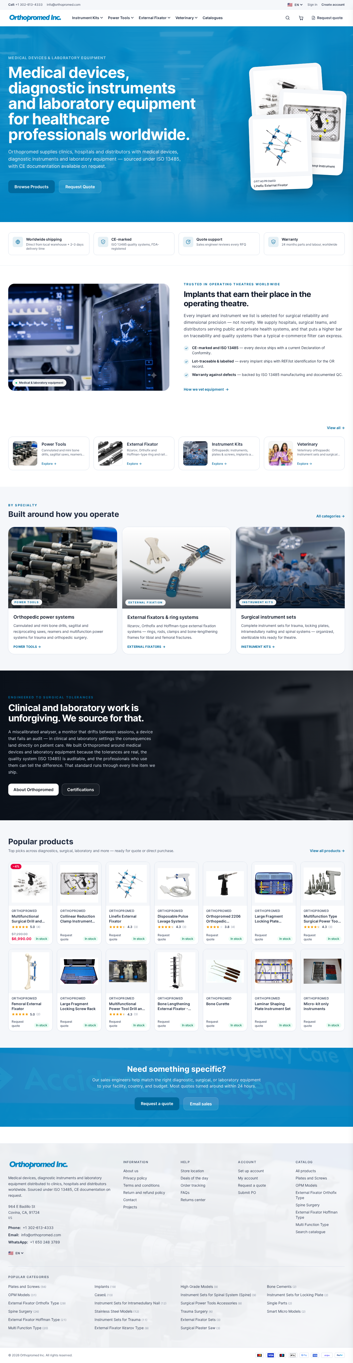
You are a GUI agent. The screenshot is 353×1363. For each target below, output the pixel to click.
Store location (192, 1171)
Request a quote (157, 1103)
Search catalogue (310, 1232)
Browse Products (31, 186)
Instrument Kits (85, 17)
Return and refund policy (144, 1192)
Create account (333, 4)
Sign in (312, 4)
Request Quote (80, 186)
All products (306, 1171)
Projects (130, 1207)
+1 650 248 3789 (45, 1242)
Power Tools (119, 17)
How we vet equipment (206, 389)
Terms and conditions (141, 1185)
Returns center (193, 1199)
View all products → (327, 850)
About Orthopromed (33, 789)
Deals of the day (194, 1178)
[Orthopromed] (35, 18)
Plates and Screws (311, 1178)
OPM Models (306, 1185)
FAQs (185, 1192)
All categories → (330, 516)
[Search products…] (287, 18)
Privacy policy (135, 1178)
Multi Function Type (312, 1224)
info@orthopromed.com (63, 4)
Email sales (201, 1103)
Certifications (80, 789)
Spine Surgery (308, 1205)
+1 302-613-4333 (25, 4)
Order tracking (193, 1185)
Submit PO (247, 1192)
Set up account (251, 1171)
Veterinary (184, 17)
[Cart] (301, 18)
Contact (130, 1199)
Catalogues (213, 17)
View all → (336, 428)
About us (130, 1171)
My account (248, 1178)
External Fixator (153, 17)
